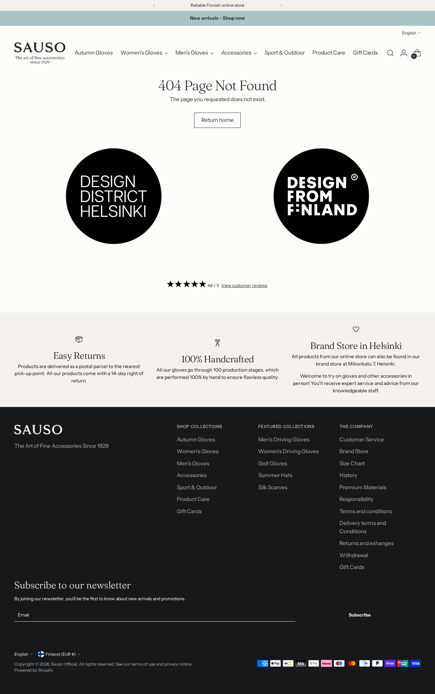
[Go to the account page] (403, 53)
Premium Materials (362, 487)
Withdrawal (353, 555)
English (409, 32)
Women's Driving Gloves (288, 451)
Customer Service (361, 439)
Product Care (193, 499)
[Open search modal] (390, 53)
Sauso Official (64, 664)
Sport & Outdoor (197, 487)
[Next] (281, 5)
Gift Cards (189, 511)
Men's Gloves (193, 463)
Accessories (192, 475)
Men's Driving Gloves (284, 439)
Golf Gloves (272, 463)
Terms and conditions (365, 511)
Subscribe (360, 615)
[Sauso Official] (39, 52)
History (348, 475)
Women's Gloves (197, 451)
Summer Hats (275, 475)
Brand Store (353, 451)
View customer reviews (244, 285)
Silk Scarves (272, 487)
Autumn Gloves (196, 439)
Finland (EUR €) (61, 654)
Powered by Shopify (33, 670)
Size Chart (352, 463)
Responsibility (356, 499)
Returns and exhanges (366, 543)
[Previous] (154, 5)
